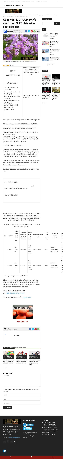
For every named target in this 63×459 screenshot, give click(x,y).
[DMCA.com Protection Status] (27, 429)
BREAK (45, 70)
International (25, 1)
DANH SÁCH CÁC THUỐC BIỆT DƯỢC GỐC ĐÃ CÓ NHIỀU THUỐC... (56, 97)
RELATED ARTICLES (9, 347)
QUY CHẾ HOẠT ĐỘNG (49, 424)
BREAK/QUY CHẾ (46, 78)
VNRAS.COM (27, 297)
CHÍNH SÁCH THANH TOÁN (51, 429)
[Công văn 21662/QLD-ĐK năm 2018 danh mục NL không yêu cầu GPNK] (8, 355)
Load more (50, 64)
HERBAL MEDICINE (8, 5)
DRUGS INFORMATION (18, 5)
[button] (58, 2)
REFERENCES (44, 1)
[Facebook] (26, 31)
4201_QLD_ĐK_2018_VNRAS (15, 293)
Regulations (16, 1)
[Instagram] (8, 441)
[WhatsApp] (34, 31)
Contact (38, 1)
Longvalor (10, 31)
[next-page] (6, 368)
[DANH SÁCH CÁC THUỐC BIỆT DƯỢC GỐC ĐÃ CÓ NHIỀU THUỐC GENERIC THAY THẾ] (56, 90)
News (9, 1)
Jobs (32, 1)
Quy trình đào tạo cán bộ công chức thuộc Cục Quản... (54, 43)
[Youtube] (15, 442)
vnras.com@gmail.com (14, 437)
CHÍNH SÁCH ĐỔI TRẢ (49, 434)
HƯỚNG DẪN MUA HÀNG (50, 427)
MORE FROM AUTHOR (20, 347)
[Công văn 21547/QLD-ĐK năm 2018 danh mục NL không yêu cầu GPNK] (21, 355)
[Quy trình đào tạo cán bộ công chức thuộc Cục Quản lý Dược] (45, 43)
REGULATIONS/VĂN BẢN (12, 15)
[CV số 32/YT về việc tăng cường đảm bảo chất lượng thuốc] (45, 35)
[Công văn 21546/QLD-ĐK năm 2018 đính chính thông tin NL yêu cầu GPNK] (34, 355)
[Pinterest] (32, 31)
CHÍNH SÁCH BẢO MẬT (50, 426)
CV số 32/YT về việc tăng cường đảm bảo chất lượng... (54, 35)
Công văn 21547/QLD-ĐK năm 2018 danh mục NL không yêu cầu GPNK (21, 361)
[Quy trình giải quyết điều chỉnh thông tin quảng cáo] (45, 51)
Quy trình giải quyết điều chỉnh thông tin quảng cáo (55, 51)
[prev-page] (4, 368)
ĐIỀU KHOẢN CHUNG (49, 422)
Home (5, 1)
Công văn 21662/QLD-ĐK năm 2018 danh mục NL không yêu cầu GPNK (8, 361)
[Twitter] (29, 31)
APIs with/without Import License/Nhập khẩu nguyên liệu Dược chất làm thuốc (35, 15)
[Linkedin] (11, 442)
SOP (44, 29)
